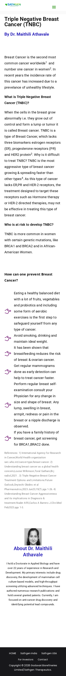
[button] (54, 7)
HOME (12, 653)
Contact (43, 659)
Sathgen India (28, 653)
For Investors (25, 659)
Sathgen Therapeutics (37, 669)
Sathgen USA (49, 653)
